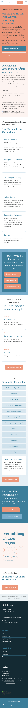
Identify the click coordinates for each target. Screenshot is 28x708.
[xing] (11, 688)
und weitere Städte (9, 560)
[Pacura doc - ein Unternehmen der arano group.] (14, 705)
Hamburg (7, 556)
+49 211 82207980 (8, 681)
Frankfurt (7, 552)
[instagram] (5, 688)
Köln (21, 548)
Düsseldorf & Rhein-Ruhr (11, 548)
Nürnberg (14, 556)
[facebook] (2, 688)
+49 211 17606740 (8, 678)
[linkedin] (8, 688)
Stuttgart (14, 552)
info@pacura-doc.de (10, 683)
